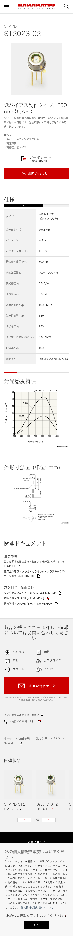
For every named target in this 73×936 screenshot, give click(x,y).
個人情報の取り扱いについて (37, 907)
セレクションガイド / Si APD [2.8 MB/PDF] (30, 592)
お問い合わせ (36, 842)
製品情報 (24, 738)
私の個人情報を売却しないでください (34, 916)
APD (56, 738)
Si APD (9, 743)
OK (36, 925)
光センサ (42, 738)
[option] (18, 791)
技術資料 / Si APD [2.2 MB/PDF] (24, 598)
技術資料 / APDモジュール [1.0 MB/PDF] (28, 603)
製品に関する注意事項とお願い (21, 715)
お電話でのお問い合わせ (23, 721)
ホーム (8, 738)
